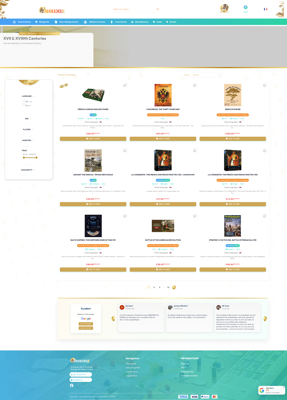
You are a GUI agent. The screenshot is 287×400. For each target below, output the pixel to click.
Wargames (32, 33)
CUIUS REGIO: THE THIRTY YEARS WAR (162, 109)
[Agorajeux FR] (265, 9)
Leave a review (86, 328)
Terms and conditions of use (88, 396)
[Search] (158, 9)
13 (168, 287)
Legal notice (74, 396)
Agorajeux (270, 388)
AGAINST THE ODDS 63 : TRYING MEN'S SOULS (93, 175)
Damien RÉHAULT (132, 306)
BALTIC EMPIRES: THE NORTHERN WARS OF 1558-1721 (93, 240)
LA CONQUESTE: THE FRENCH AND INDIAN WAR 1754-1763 (233, 175)
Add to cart (94, 139)
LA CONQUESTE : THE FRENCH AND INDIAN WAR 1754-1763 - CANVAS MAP (163, 175)
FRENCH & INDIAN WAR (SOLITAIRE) (93, 109)
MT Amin (177, 306)
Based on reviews (273, 393)
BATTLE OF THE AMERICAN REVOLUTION (163, 240)
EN (29, 102)
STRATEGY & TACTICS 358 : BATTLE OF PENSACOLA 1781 (232, 240)
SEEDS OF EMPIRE (232, 109)
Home (22, 33)
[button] (245, 12)
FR (28, 106)
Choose (207, 75)
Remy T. (225, 306)
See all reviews (86, 324)
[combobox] (133, 9)
